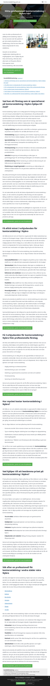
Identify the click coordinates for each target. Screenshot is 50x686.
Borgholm (8, 597)
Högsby (7, 600)
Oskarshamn (8, 603)
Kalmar (7, 594)
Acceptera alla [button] (20, 683)
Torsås (7, 609)
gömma (20, 78)
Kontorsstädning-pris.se (12, 2)
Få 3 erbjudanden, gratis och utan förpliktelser (25, 21)
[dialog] (25, 681)
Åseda (6, 606)
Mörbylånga (8, 591)
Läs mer (37, 680)
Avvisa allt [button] (30, 683)
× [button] (48, 677)
